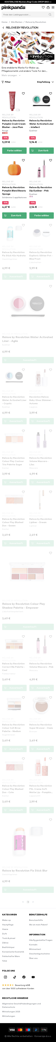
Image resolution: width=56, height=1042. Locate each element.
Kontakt (33, 945)
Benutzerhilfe (36, 920)
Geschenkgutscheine (39, 954)
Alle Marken (16, 22)
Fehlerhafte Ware (11, 956)
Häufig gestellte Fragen (40, 940)
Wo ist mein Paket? (38, 925)
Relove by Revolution (36, 22)
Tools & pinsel (8, 938)
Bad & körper (8, 947)
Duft (4, 934)
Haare (5, 929)
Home (6, 22)
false (4, 961)
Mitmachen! (35, 949)
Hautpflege (7, 925)
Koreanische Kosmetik (13, 952)
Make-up (6, 920)
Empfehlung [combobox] (43, 82)
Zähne (5, 943)
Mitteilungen (8, 1016)
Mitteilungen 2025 (11, 1012)
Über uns (33, 958)
